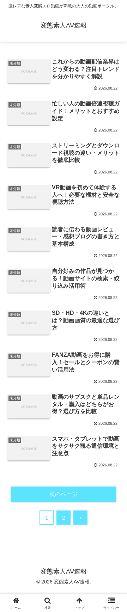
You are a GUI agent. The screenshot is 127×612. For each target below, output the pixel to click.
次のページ (63, 494)
